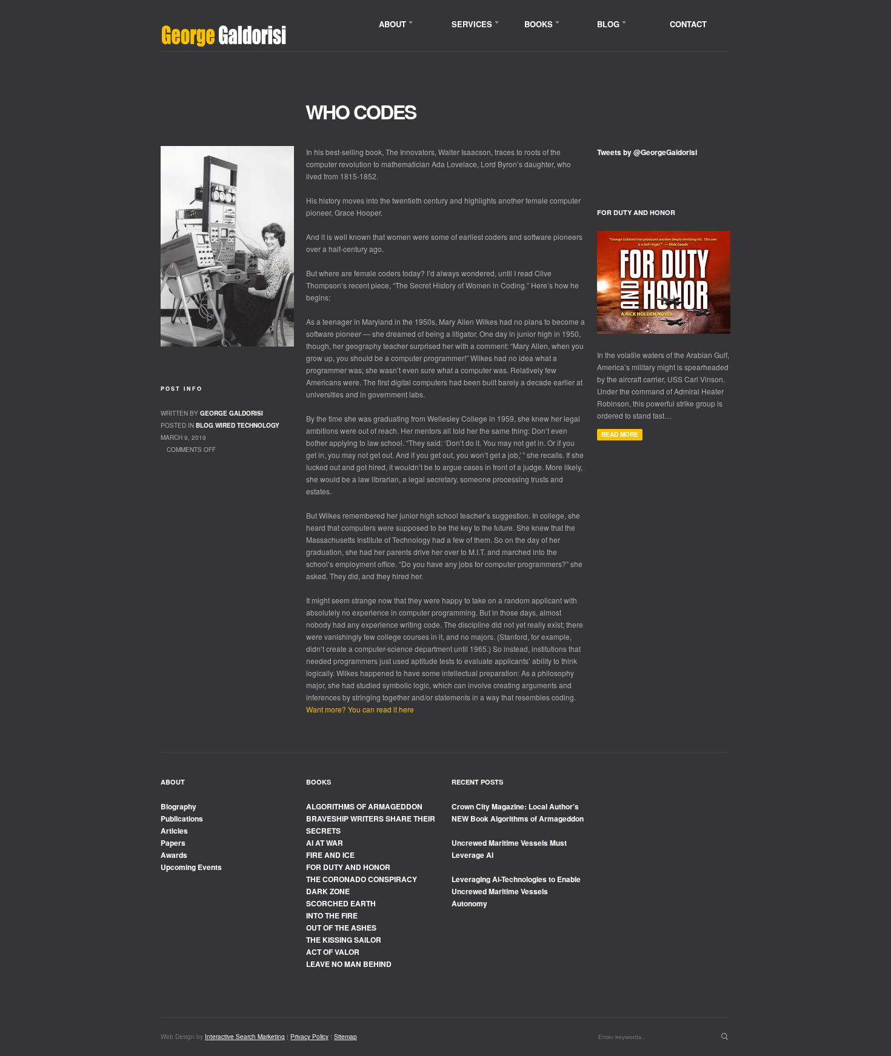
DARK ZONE (328, 891)
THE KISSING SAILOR (343, 939)
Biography (178, 806)
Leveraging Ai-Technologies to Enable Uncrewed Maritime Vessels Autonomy (516, 891)
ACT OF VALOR (332, 951)
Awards (174, 854)
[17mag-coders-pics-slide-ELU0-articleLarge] (227, 246)
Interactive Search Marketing (245, 1036)
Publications (182, 818)
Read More (619, 434)
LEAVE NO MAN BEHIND (349, 963)
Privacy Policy (309, 1036)
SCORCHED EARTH (341, 903)
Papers (173, 842)
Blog (204, 425)
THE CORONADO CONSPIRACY (361, 879)
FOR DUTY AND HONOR (348, 867)
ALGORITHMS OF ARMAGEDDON (364, 806)
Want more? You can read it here (360, 709)
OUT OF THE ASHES (341, 927)
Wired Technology (247, 425)
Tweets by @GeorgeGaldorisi (647, 152)
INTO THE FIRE (332, 915)
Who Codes (360, 111)
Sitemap (345, 1036)
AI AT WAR (324, 842)
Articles (174, 830)
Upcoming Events (191, 867)
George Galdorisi (231, 413)
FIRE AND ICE (330, 854)
